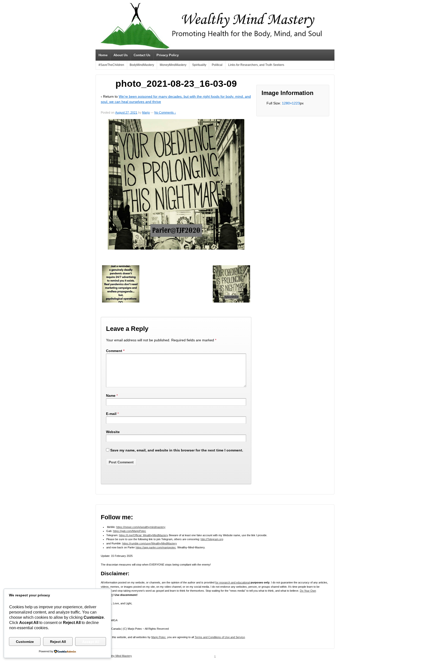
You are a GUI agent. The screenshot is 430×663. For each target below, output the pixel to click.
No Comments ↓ (165, 112)
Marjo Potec (158, 637)
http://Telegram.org (212, 539)
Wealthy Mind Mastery (118, 655)
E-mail (111, 414)
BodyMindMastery (142, 65)
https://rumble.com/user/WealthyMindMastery (149, 543)
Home (103, 55)
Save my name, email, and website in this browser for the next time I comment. (176, 450)
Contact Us (142, 55)
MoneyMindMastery (173, 65)
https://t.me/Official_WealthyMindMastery (143, 535)
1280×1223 (291, 103)
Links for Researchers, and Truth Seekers (256, 65)
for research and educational (232, 582)
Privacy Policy (168, 55)
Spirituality (199, 65)
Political (217, 65)
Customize (25, 642)
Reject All (58, 642)
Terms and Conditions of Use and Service (220, 637)
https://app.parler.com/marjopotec (156, 547)
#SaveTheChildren (111, 65)
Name (110, 396)
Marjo (146, 112)
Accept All (90, 642)
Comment (115, 351)
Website (113, 432)
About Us (120, 55)
